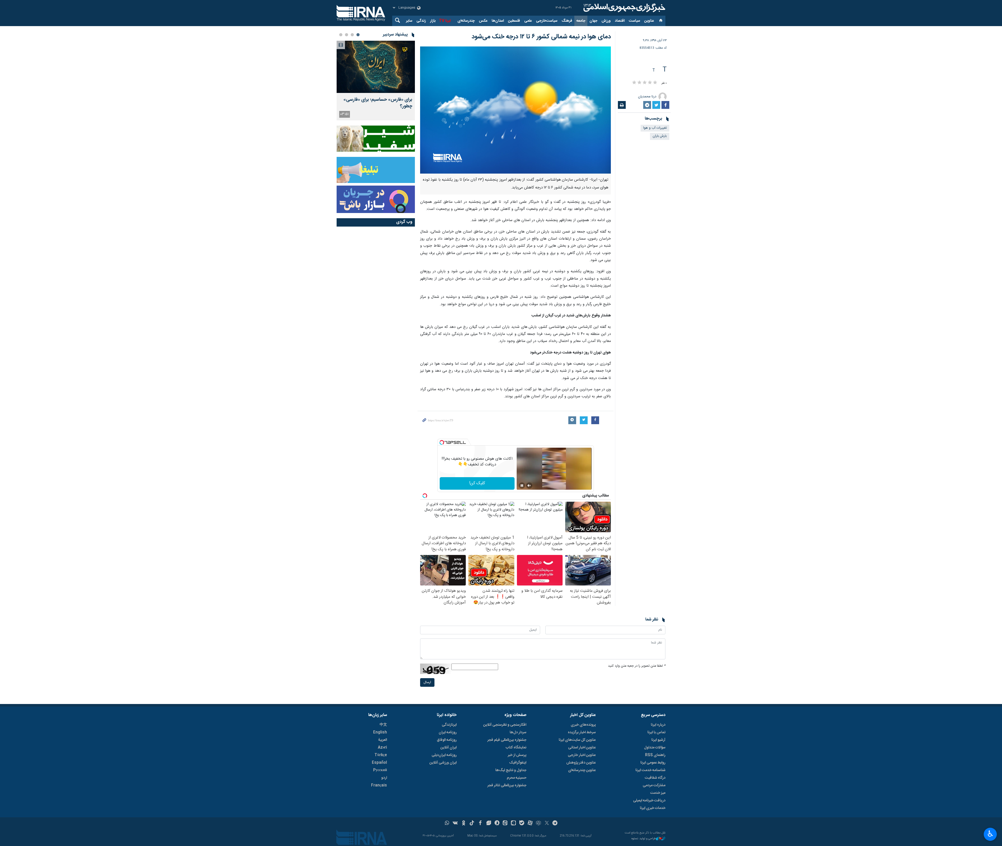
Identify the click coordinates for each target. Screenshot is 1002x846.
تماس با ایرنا (656, 732)
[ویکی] (455, 823)
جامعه (580, 21)
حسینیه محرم (516, 778)
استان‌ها (498, 21)
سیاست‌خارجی (546, 21)
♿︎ (990, 833)
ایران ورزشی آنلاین (443, 763)
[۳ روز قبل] (376, 67)
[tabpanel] (376, 80)
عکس (483, 21)
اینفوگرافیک (517, 763)
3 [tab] (346, 34)
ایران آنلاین (448, 747)
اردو (384, 778)
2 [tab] (352, 34)
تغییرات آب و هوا (655, 128)
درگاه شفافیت (655, 778)
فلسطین (514, 21)
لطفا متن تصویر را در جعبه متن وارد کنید (636, 666)
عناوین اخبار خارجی (582, 755)
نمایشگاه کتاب (516, 747)
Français (379, 785)
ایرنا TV (445, 21)
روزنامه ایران (448, 732)
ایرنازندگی (449, 725)
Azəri (382, 747)
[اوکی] (463, 823)
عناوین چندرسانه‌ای (582, 770)
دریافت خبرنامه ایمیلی (649, 800)
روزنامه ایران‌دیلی (444, 755)
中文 (383, 725)
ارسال (427, 682)
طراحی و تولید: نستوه (643, 839)
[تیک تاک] (471, 823)
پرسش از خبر (517, 755)
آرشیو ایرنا (658, 740)
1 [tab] (358, 34)
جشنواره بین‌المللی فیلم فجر (506, 740)
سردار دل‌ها (518, 732)
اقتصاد (620, 21)
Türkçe (380, 755)
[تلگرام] (555, 823)
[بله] (521, 823)
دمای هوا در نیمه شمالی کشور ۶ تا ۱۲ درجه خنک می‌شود (541, 37)
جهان (593, 21)
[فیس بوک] (480, 823)
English (380, 732)
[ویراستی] (488, 823)
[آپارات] (530, 823)
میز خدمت (657, 793)
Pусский (380, 770)
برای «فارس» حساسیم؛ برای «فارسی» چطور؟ (377, 103)
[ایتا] (505, 823)
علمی (528, 21)
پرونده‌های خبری (583, 725)
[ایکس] (546, 823)
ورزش (606, 21)
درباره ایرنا (658, 725)
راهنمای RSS (655, 755)
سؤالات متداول (654, 747)
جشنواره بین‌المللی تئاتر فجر (506, 785)
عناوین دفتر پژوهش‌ (581, 763)
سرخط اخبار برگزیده (582, 732)
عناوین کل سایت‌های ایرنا (577, 740)
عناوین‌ (649, 21)
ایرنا (623, 8)
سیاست (634, 21)
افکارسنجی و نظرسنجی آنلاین (504, 725)
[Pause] (522, 485)
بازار (433, 21)
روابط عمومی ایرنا (652, 763)
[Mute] (529, 485)
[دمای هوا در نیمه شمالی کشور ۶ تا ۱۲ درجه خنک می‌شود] (515, 110)
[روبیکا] (538, 823)
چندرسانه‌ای (466, 21)
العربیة (382, 740)
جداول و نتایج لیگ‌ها (510, 770)
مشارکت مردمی (654, 785)
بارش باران (660, 136)
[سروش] (496, 823)
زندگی (421, 21)
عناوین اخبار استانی (582, 747)
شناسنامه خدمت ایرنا (650, 770)
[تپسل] (441, 442)
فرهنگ (567, 21)
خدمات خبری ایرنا (652, 808)
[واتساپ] (447, 823)
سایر (409, 21)
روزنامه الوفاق (447, 740)
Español (379, 763)
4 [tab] (340, 34)
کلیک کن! (477, 483)
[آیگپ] (513, 823)
